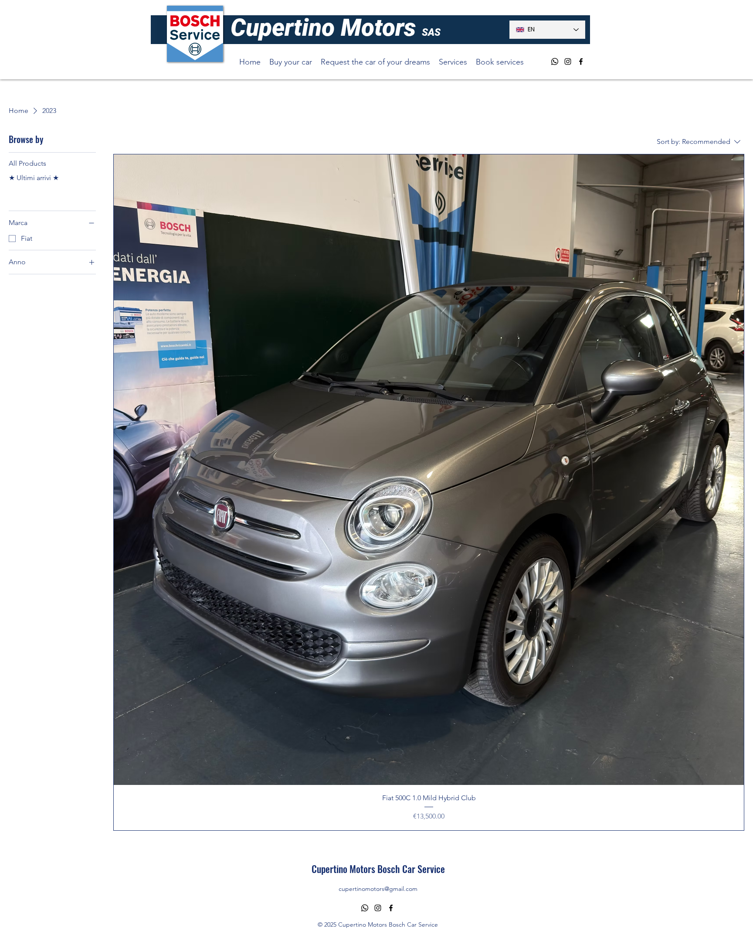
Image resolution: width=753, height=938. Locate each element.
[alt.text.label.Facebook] (581, 61)
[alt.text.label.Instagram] (567, 61)
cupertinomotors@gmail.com (378, 889)
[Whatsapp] (554, 61)
